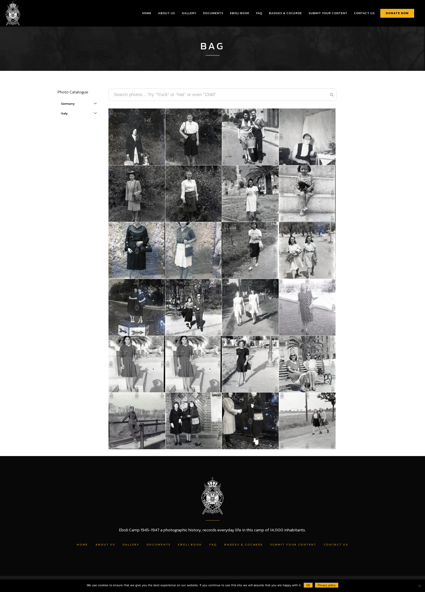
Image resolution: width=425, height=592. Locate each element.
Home (82, 544)
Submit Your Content (293, 544)
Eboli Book (190, 544)
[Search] (331, 95)
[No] (419, 586)
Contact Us (336, 544)
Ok (308, 585)
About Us (105, 544)
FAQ (213, 544)
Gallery (131, 544)
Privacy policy (327, 585)
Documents (159, 544)
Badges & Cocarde (243, 544)
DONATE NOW (397, 13)
